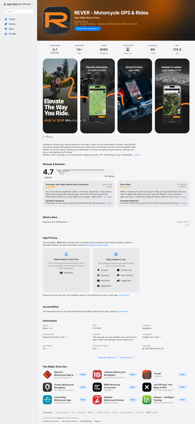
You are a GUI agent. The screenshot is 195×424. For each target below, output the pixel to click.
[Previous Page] (40, 96)
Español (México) (62, 412)
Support (97, 421)
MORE (109, 197)
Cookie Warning (86, 421)
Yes (94, 348)
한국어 (115, 412)
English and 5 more (150, 337)
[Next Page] (192, 96)
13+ (44, 348)
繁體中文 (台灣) (151, 412)
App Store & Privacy (69, 421)
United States (48, 412)
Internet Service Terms (51, 421)
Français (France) (103, 412)
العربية (74, 412)
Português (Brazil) (126, 412)
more (137, 155)
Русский (82, 412)
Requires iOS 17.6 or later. (54, 337)
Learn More (124, 295)
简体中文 (91, 412)
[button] (18, 19)
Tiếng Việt (139, 412)
